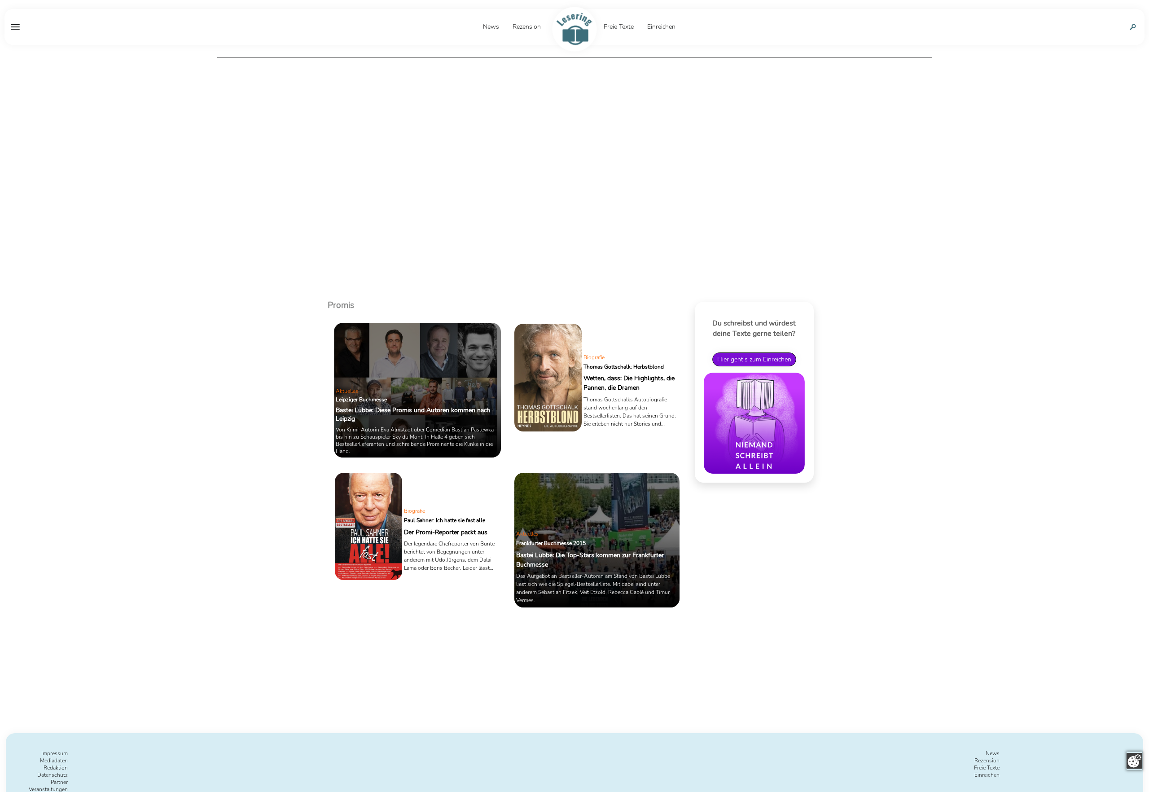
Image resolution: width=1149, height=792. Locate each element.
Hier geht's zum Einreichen (754, 359)
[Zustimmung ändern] (1134, 761)
